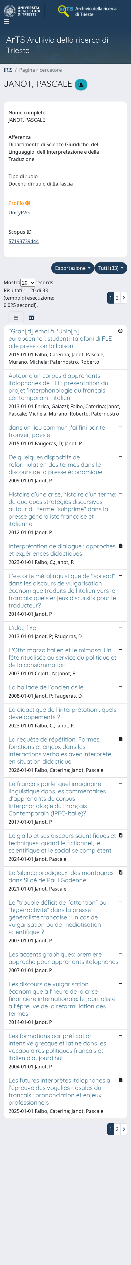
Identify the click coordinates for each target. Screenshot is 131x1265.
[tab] (16, 317)
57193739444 (24, 241)
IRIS (8, 70)
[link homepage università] (87, 11)
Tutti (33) (109, 268)
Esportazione (71, 268)
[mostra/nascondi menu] (6, 21)
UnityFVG (19, 212)
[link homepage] (24, 11)
